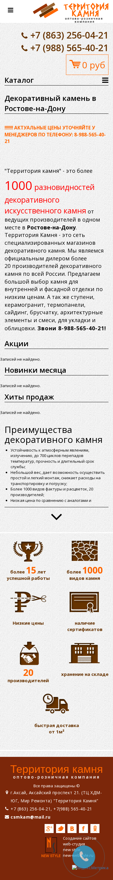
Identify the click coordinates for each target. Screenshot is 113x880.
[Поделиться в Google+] (49, 828)
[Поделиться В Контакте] (72, 828)
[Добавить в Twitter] (60, 828)
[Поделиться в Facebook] (83, 828)
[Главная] (70, 11)
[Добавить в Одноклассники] (94, 828)
